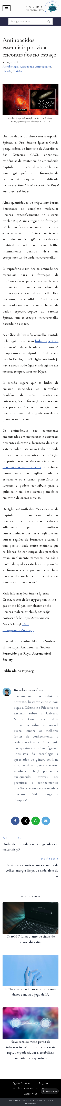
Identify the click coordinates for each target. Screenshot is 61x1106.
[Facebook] (15, 821)
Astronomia (27, 66)
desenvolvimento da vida (22, 467)
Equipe (43, 1083)
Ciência (7, 71)
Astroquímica (43, 66)
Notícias (17, 71)
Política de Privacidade (30, 1088)
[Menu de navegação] (7, 8)
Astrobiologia (10, 66)
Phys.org (28, 671)
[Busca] (49, 21)
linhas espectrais (46, 341)
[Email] (46, 821)
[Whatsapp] (35, 821)
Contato (30, 1094)
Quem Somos (21, 1083)
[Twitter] (25, 821)
